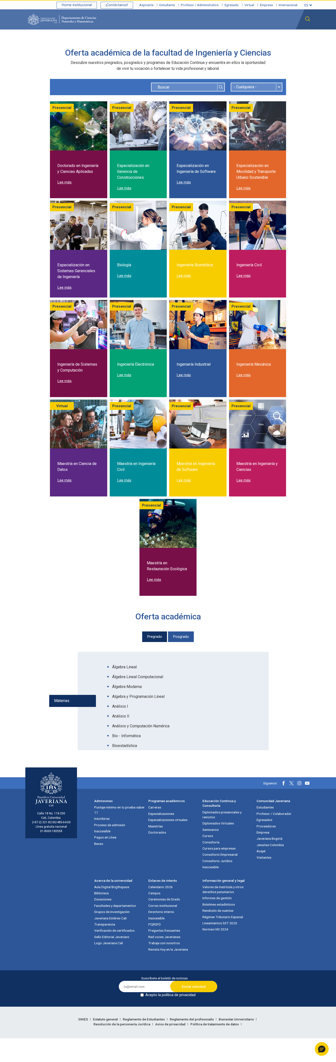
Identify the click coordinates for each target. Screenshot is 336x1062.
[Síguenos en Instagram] (299, 783)
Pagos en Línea (105, 837)
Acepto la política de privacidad (170, 995)
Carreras (154, 807)
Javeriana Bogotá (269, 838)
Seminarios (210, 830)
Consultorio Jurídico (217, 861)
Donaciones (102, 899)
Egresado (232, 5)
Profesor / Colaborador (274, 814)
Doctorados (157, 832)
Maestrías (155, 826)
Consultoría (210, 842)
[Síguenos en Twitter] (291, 783)
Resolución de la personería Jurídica (122, 1024)
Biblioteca (101, 893)
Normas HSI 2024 (215, 929)
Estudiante (167, 5)
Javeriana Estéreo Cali (110, 918)
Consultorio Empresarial (220, 854)
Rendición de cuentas (217, 910)
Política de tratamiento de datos (215, 1024)
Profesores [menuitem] (173, 40)
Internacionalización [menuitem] (290, 40)
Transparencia (104, 924)
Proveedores (266, 826)
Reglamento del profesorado (192, 1019)
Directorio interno (161, 912)
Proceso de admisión (109, 825)
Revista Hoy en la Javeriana (168, 949)
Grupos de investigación (112, 912)
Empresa (266, 5)
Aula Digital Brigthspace (111, 887)
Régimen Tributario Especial (222, 917)
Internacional (288, 5)
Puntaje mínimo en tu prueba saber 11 (119, 809)
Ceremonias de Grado (164, 899)
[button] (322, 1049)
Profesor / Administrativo (200, 5)
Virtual (249, 5)
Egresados (264, 820)
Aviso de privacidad (170, 1024)
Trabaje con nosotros (164, 943)
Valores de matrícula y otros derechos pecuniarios (223, 889)
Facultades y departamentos (115, 906)
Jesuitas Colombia (270, 845)
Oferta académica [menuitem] (204, 40)
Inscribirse (101, 819)
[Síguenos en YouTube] (307, 783)
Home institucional (77, 5)
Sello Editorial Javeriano (111, 937)
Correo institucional (162, 906)
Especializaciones (161, 814)
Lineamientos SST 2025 (219, 923)
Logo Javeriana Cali (108, 943)
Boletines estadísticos (218, 904)
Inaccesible (102, 831)
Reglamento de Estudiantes (144, 1019)
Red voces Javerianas (164, 937)
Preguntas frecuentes (164, 930)
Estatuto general (106, 1019)
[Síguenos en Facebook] (283, 783)
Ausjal (261, 851)
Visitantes (264, 857)
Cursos (207, 836)
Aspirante (146, 5)
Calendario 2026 (160, 887)
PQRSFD (154, 924)
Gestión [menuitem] (261, 40)
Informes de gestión (217, 898)
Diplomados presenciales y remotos (222, 814)
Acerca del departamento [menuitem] (135, 40)
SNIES (83, 1019)
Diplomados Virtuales (218, 823)
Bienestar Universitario (237, 1019)
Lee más (64, 182)
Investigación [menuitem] (237, 40)
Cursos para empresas (219, 848)
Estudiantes (265, 807)
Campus (154, 893)
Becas (98, 844)
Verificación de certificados (114, 930)
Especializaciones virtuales (167, 820)
